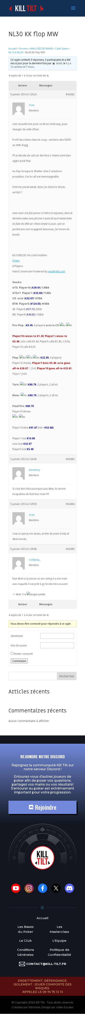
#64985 (70, 549)
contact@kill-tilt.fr (46, 964)
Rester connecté (23, 653)
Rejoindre (44, 807)
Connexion (19, 661)
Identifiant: (17, 636)
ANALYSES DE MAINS (41, 48)
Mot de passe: (19, 645)
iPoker (16, 260)
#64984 (70, 504)
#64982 (70, 94)
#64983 (70, 459)
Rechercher (66, 676)
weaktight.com (56, 271)
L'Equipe (59, 941)
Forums (23, 48)
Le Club (25, 941)
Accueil (12, 48)
